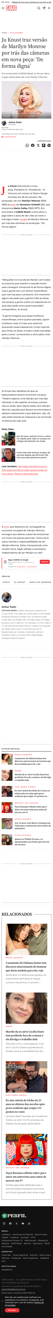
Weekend (44, 1258)
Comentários (10, 137)
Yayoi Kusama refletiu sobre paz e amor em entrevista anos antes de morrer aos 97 (31, 809)
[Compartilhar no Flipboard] (43, 145)
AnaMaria (6, 1234)
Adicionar (44, 562)
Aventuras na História (23, 1234)
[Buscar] (38, 8)
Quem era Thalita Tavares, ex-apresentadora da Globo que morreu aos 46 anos (32, 842)
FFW (33, 1237)
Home (4, 33)
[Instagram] (4, 1223)
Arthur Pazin (15, 122)
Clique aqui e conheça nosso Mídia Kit (18, 1293)
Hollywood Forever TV (12, 1240)
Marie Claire (45, 1255)
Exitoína (34, 1255)
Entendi (12, 1310)
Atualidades (16, 33)
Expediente (7, 1269)
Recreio (27, 1243)
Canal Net (6, 1255)
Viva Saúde (7, 1246)
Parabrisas (16, 1258)
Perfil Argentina (30, 1258)
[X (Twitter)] (16, 1223)
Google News (21, 566)
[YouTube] (22, 1223)
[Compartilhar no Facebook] (32, 145)
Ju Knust (20, 582)
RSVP (47, 1243)
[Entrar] (49, 8)
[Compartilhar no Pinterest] (49, 145)
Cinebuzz (14, 1237)
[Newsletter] (44, 8)
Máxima (5, 1243)
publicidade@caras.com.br (13, 1289)
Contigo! (25, 1237)
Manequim (43, 1240)
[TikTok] (29, 1223)
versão (23, 219)
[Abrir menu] (3, 8)
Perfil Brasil (16, 1243)
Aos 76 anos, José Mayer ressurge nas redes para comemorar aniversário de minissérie (33, 826)
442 (3, 1261)
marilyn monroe (40, 582)
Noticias (5, 1258)
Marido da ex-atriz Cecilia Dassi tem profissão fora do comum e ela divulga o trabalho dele (33, 777)
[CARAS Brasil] (11, 8)
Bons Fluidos (41, 1234)
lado (13, 204)
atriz (6, 526)
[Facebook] (10, 1223)
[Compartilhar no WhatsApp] (27, 145)
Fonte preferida (32, 566)
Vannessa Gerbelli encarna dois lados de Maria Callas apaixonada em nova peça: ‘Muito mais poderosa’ (24, 470)
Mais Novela (30, 1240)
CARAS (5, 1237)
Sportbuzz (38, 1243)
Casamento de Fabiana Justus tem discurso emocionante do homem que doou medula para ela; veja (33, 761)
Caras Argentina (20, 1255)
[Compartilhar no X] (38, 145)
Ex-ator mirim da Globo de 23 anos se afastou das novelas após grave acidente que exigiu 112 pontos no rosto (32, 793)
